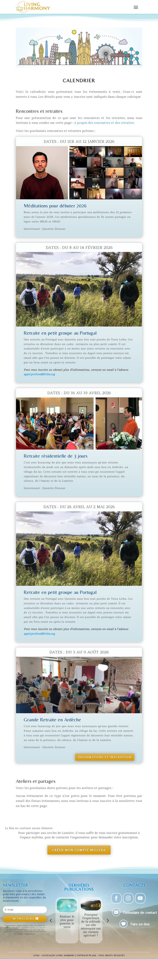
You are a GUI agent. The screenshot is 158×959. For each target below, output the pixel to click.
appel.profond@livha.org (39, 374)
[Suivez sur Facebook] (116, 898)
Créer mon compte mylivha (79, 850)
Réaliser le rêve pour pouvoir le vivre (67, 922)
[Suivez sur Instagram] (128, 898)
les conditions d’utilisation (33, 932)
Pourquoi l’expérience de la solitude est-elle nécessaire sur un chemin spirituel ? (91, 925)
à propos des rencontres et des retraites (104, 123)
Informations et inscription (104, 757)
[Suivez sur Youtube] (140, 898)
